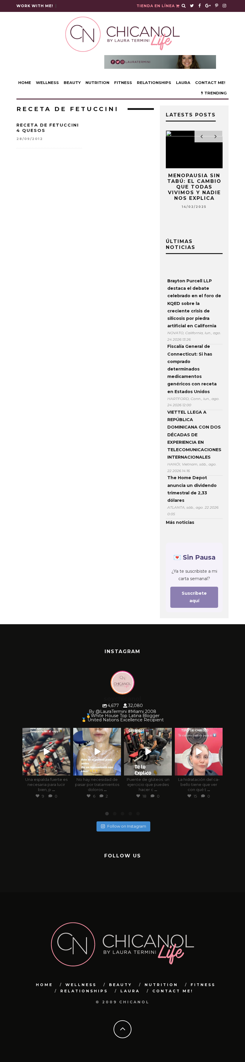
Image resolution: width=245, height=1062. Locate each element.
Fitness (123, 82)
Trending (215, 93)
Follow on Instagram (126, 826)
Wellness (47, 82)
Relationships (154, 82)
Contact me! (210, 82)
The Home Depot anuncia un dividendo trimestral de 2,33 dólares (192, 489)
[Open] (46, 752)
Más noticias (180, 522)
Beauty (72, 82)
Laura (183, 82)
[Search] (184, 6)
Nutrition (97, 82)
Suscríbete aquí (194, 597)
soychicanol (45, 733)
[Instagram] (64, 770)
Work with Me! (34, 6)
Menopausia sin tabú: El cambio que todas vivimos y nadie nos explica (194, 187)
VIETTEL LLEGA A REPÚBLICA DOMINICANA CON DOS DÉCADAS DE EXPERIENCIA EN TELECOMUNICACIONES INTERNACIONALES (194, 434)
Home (24, 82)
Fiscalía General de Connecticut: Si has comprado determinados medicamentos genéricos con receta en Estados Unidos (192, 369)
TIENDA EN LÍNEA (156, 6)
